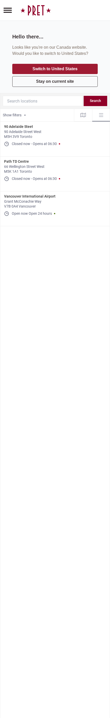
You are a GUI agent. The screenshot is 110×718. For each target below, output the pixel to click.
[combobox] (42, 101)
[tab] (83, 115)
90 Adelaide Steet (18, 127)
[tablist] (92, 115)
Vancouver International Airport (30, 196)
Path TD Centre (16, 161)
